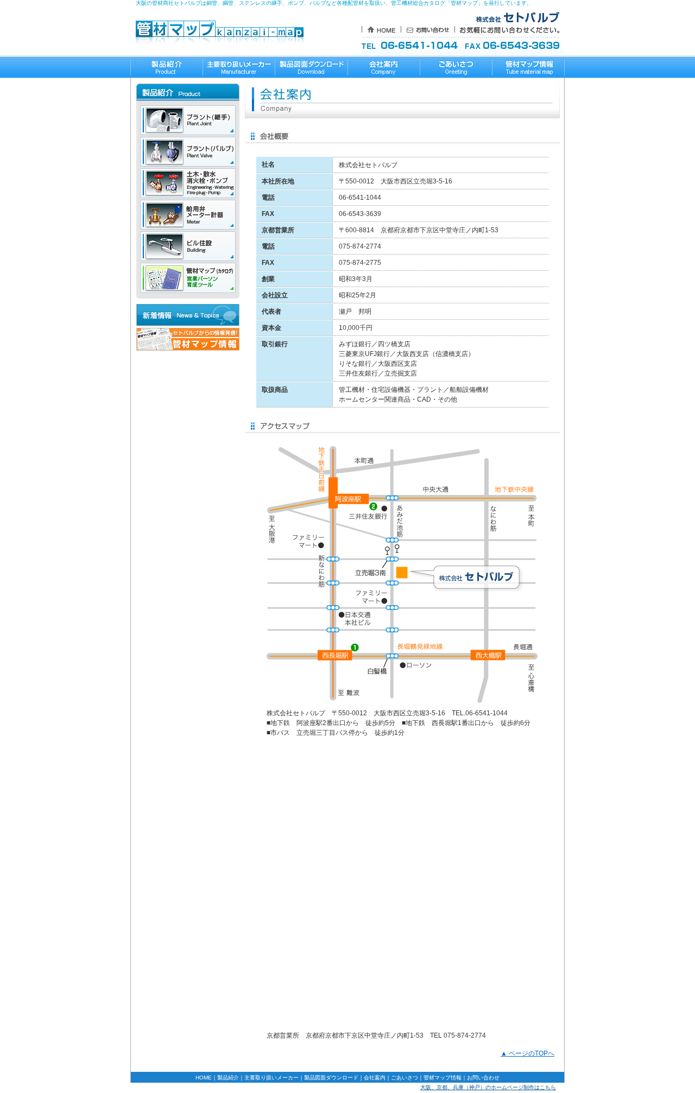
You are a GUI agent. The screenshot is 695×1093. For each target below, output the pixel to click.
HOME (203, 1078)
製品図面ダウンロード (331, 1078)
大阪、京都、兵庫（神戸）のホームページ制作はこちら (488, 1087)
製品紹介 (228, 1078)
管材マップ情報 (443, 1078)
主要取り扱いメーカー (271, 1078)
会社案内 (375, 1078)
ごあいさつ (404, 1078)
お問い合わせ (483, 1078)
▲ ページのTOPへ (527, 1053)
